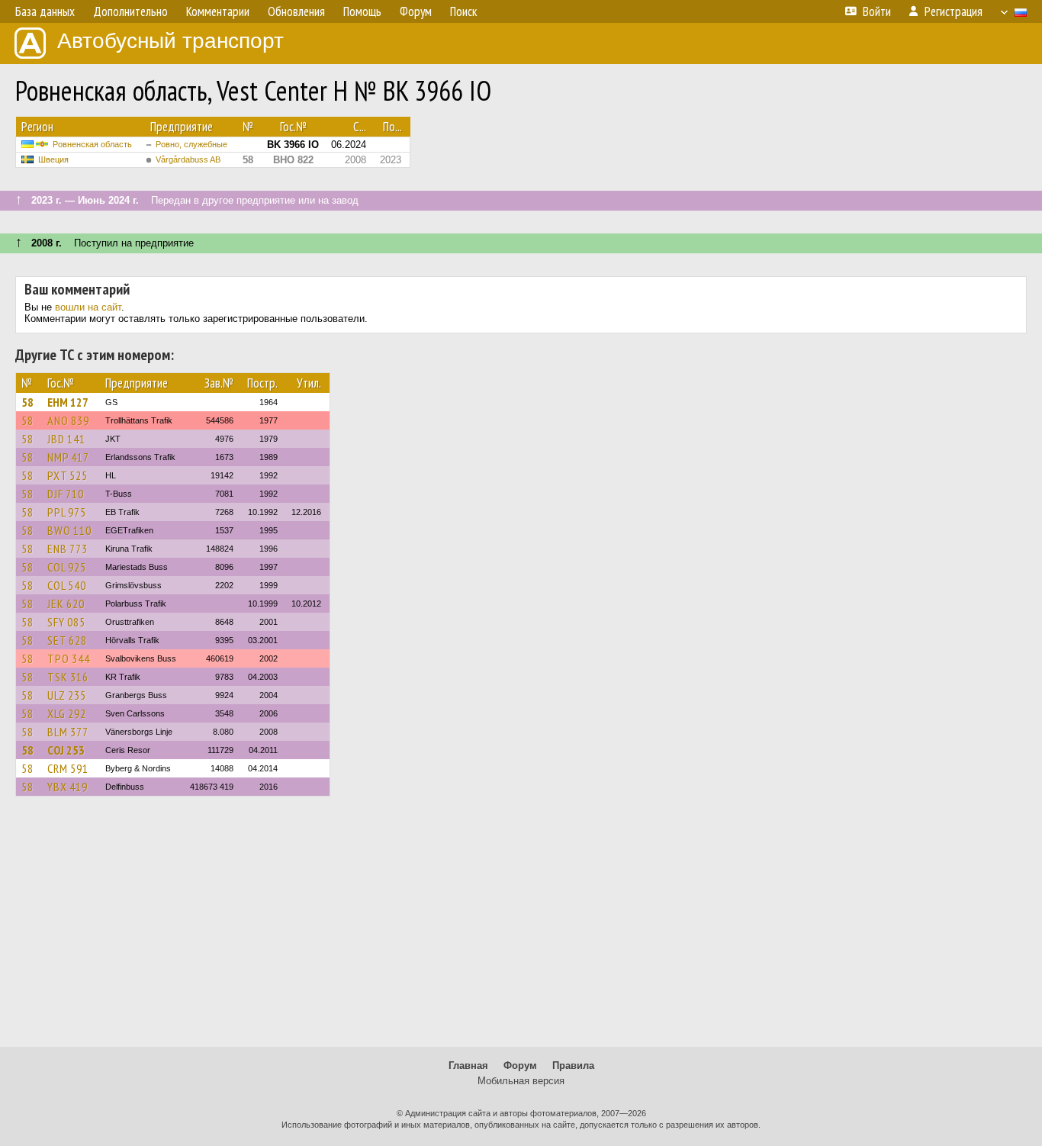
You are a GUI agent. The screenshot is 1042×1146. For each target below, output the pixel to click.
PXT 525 (67, 475)
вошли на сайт (88, 307)
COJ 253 (66, 750)
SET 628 (67, 640)
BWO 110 (69, 530)
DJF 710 (65, 493)
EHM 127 (67, 402)
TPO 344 (68, 658)
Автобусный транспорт (170, 41)
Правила (573, 1065)
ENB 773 (67, 548)
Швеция (53, 159)
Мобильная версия (521, 1080)
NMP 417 (68, 457)
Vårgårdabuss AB (188, 159)
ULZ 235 (66, 695)
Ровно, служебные (191, 144)
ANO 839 (68, 420)
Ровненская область (92, 144)
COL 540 (66, 585)
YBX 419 (67, 786)
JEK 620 (66, 603)
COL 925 (66, 567)
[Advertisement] (521, 928)
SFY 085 (66, 621)
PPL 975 (66, 512)
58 (27, 402)
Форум (520, 1065)
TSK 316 (67, 676)
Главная (468, 1065)
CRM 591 (67, 768)
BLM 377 (67, 731)
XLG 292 (66, 713)
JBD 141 (66, 438)
